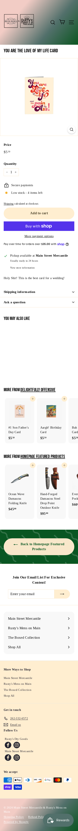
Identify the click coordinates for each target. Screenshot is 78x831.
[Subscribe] (62, 594)
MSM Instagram (16, 757)
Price (7, 144)
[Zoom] (72, 129)
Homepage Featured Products (42, 456)
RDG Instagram (16, 745)
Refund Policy (37, 816)
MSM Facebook (8, 757)
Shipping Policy (14, 816)
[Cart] (62, 22)
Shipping (9, 203)
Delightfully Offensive (38, 389)
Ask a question (14, 302)
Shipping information (19, 292)
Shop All (9, 695)
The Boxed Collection (17, 689)
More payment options (39, 236)
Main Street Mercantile (18, 678)
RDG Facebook (8, 745)
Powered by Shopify (16, 821)
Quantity (10, 163)
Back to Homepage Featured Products (42, 546)
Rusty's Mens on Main (17, 683)
